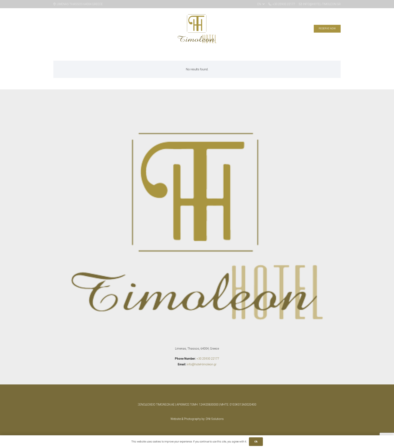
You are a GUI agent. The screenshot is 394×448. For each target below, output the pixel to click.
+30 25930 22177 (208, 358)
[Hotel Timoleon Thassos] (197, 28)
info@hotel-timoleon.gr (201, 364)
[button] (260, 4)
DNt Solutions (215, 419)
